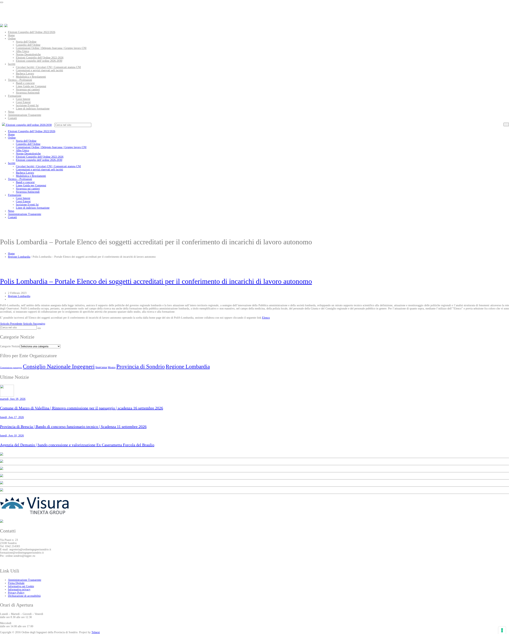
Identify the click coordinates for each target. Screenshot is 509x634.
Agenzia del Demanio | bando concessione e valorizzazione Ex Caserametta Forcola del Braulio (77, 445)
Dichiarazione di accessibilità (24, 595)
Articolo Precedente (11, 323)
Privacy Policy (16, 592)
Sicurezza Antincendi (28, 92)
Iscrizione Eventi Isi (27, 105)
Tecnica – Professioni (20, 79)
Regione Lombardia (19, 256)
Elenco (266, 317)
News (11, 111)
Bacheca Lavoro (25, 73)
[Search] (506, 124)
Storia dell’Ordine (26, 41)
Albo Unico (22, 51)
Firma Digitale (16, 583)
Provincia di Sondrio (140, 366)
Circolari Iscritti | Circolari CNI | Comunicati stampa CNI (48, 67)
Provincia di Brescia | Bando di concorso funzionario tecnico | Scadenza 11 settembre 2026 (73, 426)
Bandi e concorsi (25, 83)
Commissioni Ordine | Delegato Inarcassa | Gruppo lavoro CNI (51, 48)
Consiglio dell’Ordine (28, 44)
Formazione (14, 95)
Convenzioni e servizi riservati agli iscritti (39, 70)
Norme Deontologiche (28, 54)
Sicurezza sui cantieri (28, 89)
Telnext (95, 632)
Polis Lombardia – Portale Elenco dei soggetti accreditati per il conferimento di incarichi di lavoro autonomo (156, 281)
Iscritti (11, 64)
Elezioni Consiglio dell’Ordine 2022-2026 (39, 57)
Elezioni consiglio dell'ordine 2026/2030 (28, 124)
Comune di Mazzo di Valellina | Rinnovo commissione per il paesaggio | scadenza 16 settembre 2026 (81, 408)
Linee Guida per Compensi (31, 86)
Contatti (12, 118)
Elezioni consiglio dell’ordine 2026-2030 (39, 60)
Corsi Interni (23, 99)
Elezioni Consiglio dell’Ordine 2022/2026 (31, 32)
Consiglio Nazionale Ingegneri (59, 366)
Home (11, 35)
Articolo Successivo (34, 323)
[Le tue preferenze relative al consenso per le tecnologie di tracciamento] (502, 630)
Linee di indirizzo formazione (33, 108)
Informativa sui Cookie (21, 586)
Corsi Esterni (23, 102)
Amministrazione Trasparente (24, 114)
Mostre (112, 367)
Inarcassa (101, 367)
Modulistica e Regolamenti (31, 76)
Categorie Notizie (10, 346)
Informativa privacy (19, 589)
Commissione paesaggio (11, 368)
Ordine (12, 38)
